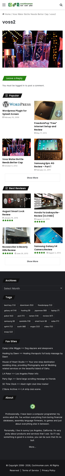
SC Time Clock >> (11, 384)
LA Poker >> (8, 373)
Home (7, 14)
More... (32, 447)
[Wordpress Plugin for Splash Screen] (16, 104)
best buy (10, 305)
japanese (41, 310)
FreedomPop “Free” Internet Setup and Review (45, 126)
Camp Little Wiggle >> (13, 348)
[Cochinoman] (20, 4)
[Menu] (4, 5)
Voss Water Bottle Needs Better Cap (30, 14)
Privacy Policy (48, 470)
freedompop (45, 305)
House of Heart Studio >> (15, 362)
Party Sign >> (9, 379)
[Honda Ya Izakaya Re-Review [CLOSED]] (48, 201)
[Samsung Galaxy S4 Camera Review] (48, 235)
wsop (8, 332)
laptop (55, 310)
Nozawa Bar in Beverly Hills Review (15, 248)
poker (8, 316)
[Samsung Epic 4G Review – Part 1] (48, 149)
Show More (32, 177)
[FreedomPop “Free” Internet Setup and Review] (48, 110)
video (48, 326)
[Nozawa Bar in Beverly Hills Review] (16, 235)
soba (55, 321)
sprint (8, 326)
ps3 (21, 316)
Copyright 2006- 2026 (19, 465)
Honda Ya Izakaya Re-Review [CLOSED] (46, 214)
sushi (21, 326)
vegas (35, 326)
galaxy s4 (10, 310)
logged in (20, 85)
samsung (9, 321)
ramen (33, 316)
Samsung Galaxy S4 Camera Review (45, 248)
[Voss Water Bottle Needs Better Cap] (16, 147)
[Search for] (61, 5)
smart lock (41, 321)
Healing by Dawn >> (12, 353)
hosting (25, 310)
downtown (26, 305)
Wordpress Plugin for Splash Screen (14, 112)
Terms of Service (30, 470)
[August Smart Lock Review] (16, 201)
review (48, 316)
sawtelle (24, 321)
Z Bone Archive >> (11, 389)
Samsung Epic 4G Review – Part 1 (44, 165)
